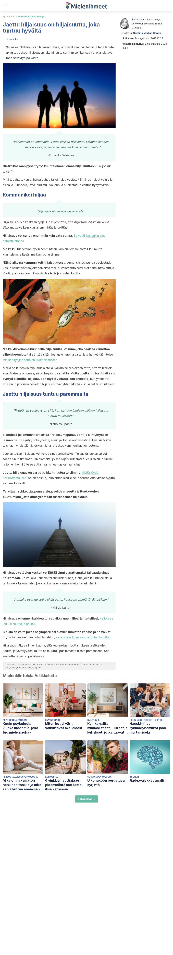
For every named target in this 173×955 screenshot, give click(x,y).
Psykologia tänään (15, 720)
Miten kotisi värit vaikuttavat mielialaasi (63, 726)
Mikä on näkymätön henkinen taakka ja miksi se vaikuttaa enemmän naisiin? (22, 784)
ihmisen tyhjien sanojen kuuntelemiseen (30, 360)
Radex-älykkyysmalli (147, 780)
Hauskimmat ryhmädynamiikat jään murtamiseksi (148, 728)
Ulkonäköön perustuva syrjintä (106, 782)
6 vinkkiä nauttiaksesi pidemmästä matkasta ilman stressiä (63, 784)
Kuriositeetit (53, 777)
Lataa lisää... (86, 799)
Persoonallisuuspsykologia (20, 777)
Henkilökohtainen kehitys (31, 16)
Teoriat (134, 777)
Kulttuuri (93, 720)
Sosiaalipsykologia (99, 777)
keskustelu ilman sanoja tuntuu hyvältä (82, 637)
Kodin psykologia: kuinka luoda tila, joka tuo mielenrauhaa (20, 728)
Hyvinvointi (9, 16)
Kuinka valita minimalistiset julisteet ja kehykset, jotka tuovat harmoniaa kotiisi (107, 728)
